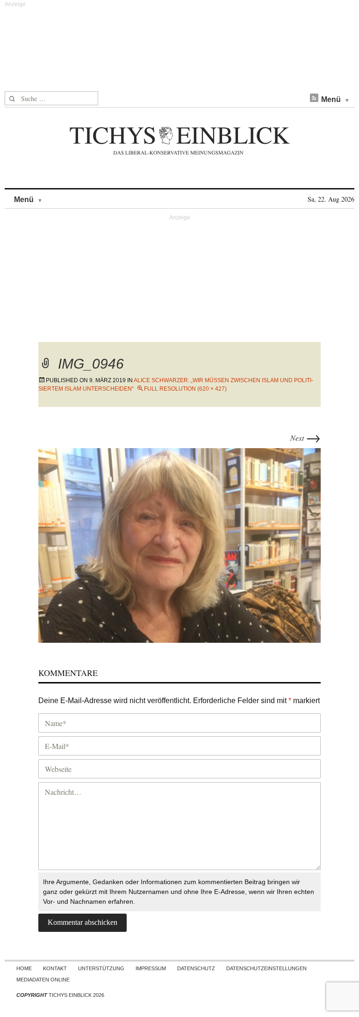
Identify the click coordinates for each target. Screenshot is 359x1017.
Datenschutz (196, 968)
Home (24, 968)
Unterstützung (101, 968)
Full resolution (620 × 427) (185, 388)
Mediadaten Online (43, 979)
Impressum (151, 968)
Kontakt (55, 968)
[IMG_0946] (179, 544)
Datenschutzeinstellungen (266, 968)
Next (305, 438)
